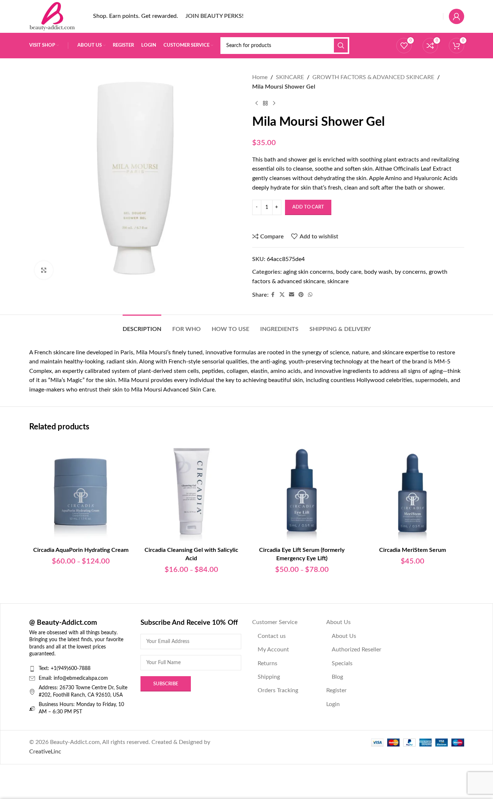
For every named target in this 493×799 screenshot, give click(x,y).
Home (259, 77)
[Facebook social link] (273, 295)
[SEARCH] (341, 45)
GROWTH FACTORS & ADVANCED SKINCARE (373, 77)
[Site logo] (52, 16)
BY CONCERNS (410, 272)
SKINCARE (290, 77)
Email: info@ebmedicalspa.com (73, 678)
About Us (338, 622)
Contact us (272, 636)
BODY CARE (348, 272)
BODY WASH (378, 272)
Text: (45, 668)
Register (336, 690)
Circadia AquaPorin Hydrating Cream (80, 550)
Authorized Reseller (356, 649)
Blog (337, 677)
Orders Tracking (278, 690)
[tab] (142, 326)
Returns (267, 663)
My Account (273, 649)
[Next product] (274, 103)
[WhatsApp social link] (310, 295)
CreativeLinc (45, 752)
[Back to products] (265, 103)
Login (333, 704)
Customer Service (274, 622)
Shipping (269, 677)
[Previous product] (256, 103)
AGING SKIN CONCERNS (308, 272)
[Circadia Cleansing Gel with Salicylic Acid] (191, 491)
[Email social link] (291, 295)
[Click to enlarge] (44, 270)
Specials (342, 663)
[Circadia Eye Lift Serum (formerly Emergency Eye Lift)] (302, 491)
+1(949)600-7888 (70, 668)
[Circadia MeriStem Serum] (412, 491)
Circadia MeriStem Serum (412, 550)
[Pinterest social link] (301, 295)
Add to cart (308, 207)
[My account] (456, 16)
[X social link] (282, 295)
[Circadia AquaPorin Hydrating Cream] (80, 491)
